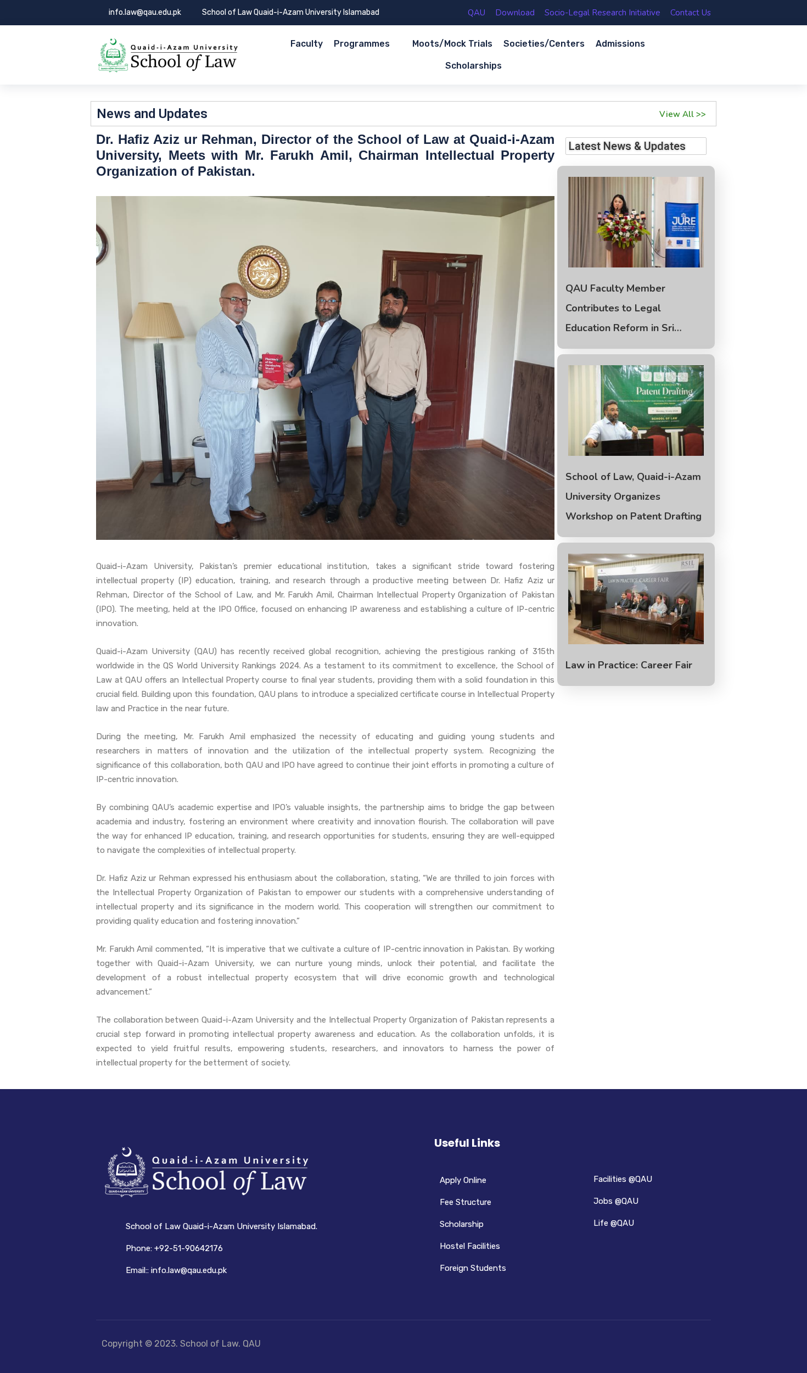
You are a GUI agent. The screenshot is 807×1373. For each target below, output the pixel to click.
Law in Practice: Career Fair (628, 665)
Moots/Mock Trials (452, 43)
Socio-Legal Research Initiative (602, 12)
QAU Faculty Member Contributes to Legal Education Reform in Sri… (623, 308)
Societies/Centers (544, 43)
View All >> (682, 114)
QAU (476, 12)
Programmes (362, 43)
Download (515, 12)
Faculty (306, 43)
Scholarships (473, 65)
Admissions (620, 43)
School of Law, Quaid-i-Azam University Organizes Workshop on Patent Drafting (633, 496)
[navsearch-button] (698, 55)
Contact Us (690, 12)
